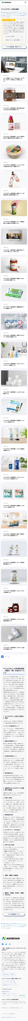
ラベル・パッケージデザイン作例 (9, 983)
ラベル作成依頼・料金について (14, 46)
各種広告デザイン (7, 984)
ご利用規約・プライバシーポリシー (9, 993)
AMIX (14, 1007)
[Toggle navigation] (22, 2)
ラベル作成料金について (14, 914)
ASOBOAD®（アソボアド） (12, 1017)
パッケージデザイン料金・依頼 (8, 981)
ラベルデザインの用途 (10, 36)
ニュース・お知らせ (6, 995)
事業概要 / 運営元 (5, 991)
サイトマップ (19, 995)
